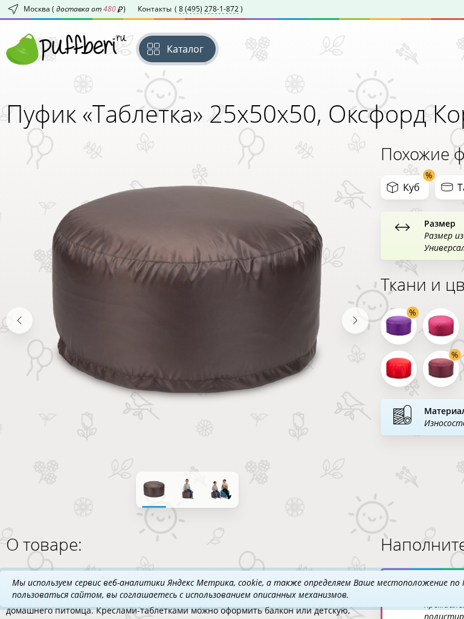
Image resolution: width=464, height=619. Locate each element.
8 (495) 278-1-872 (209, 9)
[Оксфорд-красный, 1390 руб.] (399, 369)
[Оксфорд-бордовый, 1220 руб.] (441, 369)
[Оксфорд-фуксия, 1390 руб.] (441, 326)
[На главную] (66, 49)
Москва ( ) (75, 9)
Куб (411, 187)
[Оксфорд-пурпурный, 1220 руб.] (399, 326)
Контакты (190, 9)
